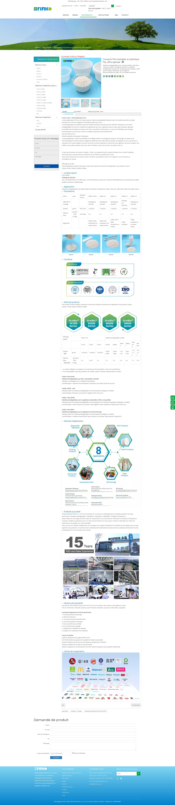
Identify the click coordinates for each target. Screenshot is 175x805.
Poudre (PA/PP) (40, 130)
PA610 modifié (41, 94)
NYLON (90, 11)
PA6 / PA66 (65, 778)
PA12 (38, 82)
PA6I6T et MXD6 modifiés (44, 103)
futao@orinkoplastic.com (99, 1)
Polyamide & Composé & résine (71, 773)
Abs (38, 126)
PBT (38, 121)
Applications (65, 792)
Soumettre (46, 166)
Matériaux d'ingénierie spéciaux (46, 86)
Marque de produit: (93, 111)
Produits (64, 789)
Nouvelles (83, 6)
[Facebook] (118, 778)
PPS (38, 114)
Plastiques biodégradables (78, 516)
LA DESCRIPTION (68, 114)
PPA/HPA (39, 111)
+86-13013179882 (82, 1)
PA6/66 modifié (41, 108)
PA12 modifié (41, 89)
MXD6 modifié (41, 105)
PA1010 (39, 76)
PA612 (104, 8)
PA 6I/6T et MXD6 (42, 79)
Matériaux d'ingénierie (43, 117)
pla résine (65, 711)
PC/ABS (39, 123)
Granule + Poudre (76, 711)
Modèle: (64, 111)
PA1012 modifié (41, 97)
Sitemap (101, 801)
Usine (76, 6)
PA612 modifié (41, 92)
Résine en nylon (40, 65)
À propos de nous (67, 6)
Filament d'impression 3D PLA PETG (95, 711)
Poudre (64, 781)
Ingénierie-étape (66, 775)
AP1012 (39, 74)
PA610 (108, 8)
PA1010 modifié (41, 100)
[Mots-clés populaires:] (112, 6)
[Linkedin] (121, 778)
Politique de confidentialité (113, 801)
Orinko (64, 784)
